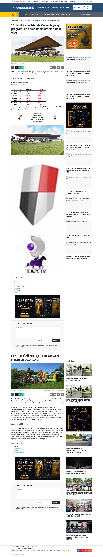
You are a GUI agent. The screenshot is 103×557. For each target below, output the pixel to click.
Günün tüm (86, 14)
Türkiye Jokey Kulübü (19, 286)
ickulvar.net (17, 288)
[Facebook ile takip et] (78, 550)
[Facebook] (12, 67)
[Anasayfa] (24, 1)
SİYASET (47, 7)
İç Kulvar (16, 292)
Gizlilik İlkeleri (60, 550)
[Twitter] (16, 67)
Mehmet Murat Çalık (19, 450)
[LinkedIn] (19, 67)
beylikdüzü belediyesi (19, 452)
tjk (14, 283)
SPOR (67, 7)
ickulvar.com (17, 290)
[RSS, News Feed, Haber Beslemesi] (90, 550)
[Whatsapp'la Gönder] (22, 67)
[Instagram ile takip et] (86, 550)
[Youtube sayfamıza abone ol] (82, 550)
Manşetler (29, 1)
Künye (65, 1)
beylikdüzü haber (18, 448)
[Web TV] (87, 1)
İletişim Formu (72, 1)
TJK (21, 20)
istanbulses (17, 454)
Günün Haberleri (36, 1)
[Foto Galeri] (91, 1)
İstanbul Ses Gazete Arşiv (57, 1)
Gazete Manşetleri (46, 1)
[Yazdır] (51, 67)
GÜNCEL (62, 7)
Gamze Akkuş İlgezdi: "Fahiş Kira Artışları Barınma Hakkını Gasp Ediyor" (49, 14)
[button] (54, 67)
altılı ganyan (17, 285)
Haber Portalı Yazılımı (19, 554)
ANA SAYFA (40, 7)
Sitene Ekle (68, 550)
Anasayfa (15, 20)
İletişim (33, 550)
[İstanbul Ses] (22, 7)
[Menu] (74, 7)
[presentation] (17, 15)
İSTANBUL (55, 7)
